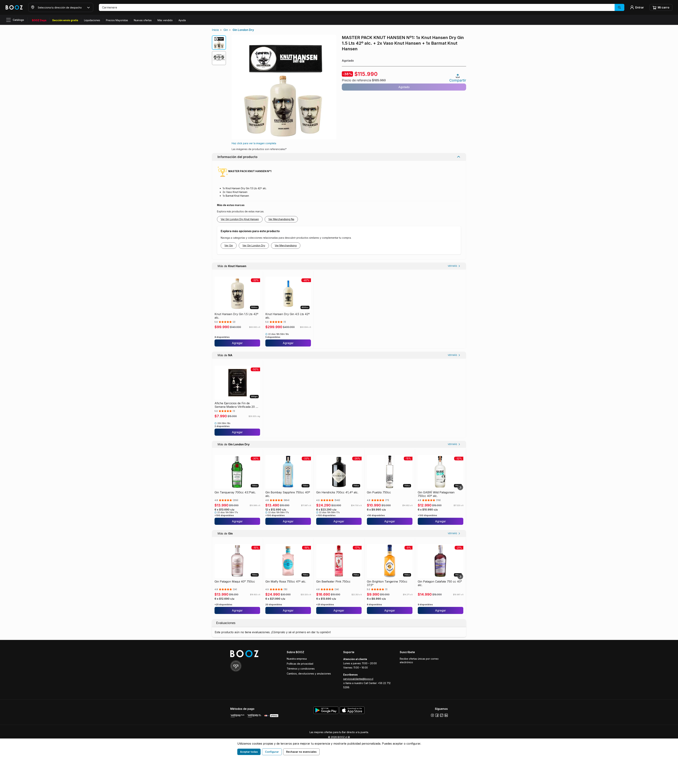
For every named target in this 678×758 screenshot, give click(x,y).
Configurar (272, 751)
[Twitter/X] (441, 715)
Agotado (404, 87)
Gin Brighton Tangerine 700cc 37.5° (387, 583)
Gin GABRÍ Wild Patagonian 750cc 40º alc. (436, 494)
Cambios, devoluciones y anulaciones (309, 673)
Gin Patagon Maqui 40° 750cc (235, 581)
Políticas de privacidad (300, 663)
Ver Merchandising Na (281, 219)
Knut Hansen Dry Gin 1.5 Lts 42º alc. (236, 315)
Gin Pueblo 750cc (379, 492)
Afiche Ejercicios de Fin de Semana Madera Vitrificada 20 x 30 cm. (236, 404)
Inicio (215, 30)
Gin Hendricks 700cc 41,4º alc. (337, 492)
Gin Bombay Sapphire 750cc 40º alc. (287, 494)
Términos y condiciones (301, 668)
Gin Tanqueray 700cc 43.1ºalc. (235, 492)
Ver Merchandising (286, 245)
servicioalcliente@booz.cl (358, 678)
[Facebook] (437, 715)
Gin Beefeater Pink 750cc (333, 581)
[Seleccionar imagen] (219, 42)
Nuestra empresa (297, 658)
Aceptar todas (249, 751)
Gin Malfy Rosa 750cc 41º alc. (285, 581)
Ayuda (182, 20)
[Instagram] (432, 715)
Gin (226, 30)
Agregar (237, 343)
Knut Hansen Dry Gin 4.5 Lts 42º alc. (287, 315)
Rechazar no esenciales (301, 751)
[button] (361, 7)
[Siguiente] (460, 487)
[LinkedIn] (446, 715)
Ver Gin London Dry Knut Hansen (240, 219)
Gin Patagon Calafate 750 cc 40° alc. (440, 583)
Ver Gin (228, 245)
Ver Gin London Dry (253, 245)
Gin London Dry (243, 30)
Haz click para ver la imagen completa (254, 143)
